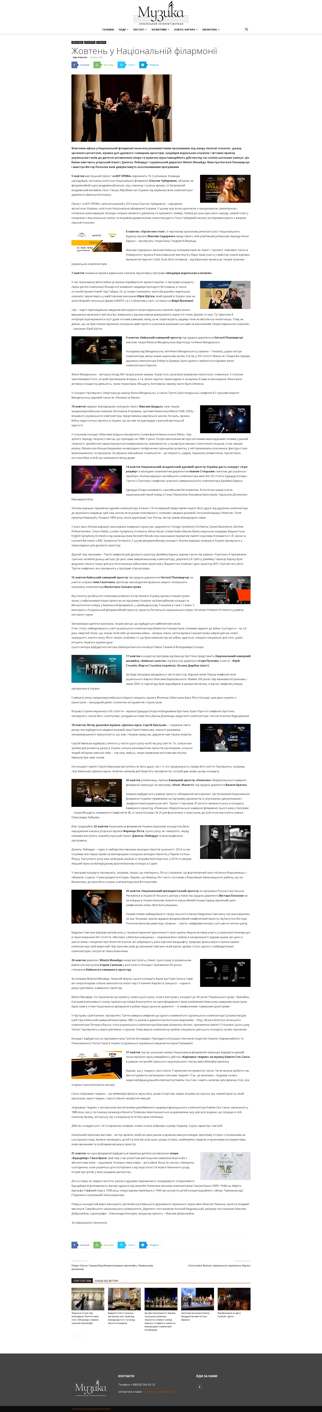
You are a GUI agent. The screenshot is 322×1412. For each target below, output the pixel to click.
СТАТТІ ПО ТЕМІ (82, 1281)
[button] (247, 30)
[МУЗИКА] (161, 13)
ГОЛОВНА (108, 29)
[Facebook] (199, 1387)
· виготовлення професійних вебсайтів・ (91, 1408)
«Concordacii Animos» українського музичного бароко (219, 1265)
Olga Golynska (80, 57)
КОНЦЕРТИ (89, 42)
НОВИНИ (101, 42)
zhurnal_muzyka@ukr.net (159, 1392)
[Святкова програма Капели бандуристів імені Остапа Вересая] (197, 1299)
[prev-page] (73, 1337)
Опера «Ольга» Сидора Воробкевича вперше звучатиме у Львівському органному (112, 1267)
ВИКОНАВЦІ (77, 42)
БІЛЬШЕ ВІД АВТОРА (106, 1281)
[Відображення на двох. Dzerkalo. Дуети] (234, 1299)
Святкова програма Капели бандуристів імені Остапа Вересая (195, 1316)
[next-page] (79, 1337)
